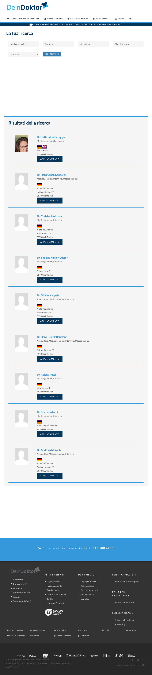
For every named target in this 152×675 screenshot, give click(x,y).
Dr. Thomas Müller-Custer (52, 257)
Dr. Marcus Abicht (47, 412)
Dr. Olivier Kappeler (49, 295)
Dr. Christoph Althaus (49, 216)
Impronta (17, 588)
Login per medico (88, 581)
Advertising (119, 624)
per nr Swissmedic (62, 635)
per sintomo (83, 635)
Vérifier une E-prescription (126, 581)
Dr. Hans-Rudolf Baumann (52, 336)
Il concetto (18, 579)
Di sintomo (131, 630)
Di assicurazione (37, 630)
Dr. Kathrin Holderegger (51, 137)
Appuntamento (49, 159)
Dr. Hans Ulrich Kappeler (51, 174)
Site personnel (87, 594)
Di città (105, 630)
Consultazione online (56, 594)
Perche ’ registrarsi (89, 590)
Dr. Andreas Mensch (49, 450)
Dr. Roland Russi (46, 374)
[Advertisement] (76, 88)
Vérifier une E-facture (124, 602)
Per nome (82, 630)
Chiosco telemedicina (124, 620)
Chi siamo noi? (20, 584)
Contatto (85, 599)
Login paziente (53, 581)
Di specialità (60, 630)
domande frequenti (56, 603)
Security (17, 597)
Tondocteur (52, 54)
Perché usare (53, 590)
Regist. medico (87, 586)
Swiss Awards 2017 (22, 601)
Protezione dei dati (21, 592)
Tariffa (50, 599)
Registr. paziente (54, 586)
